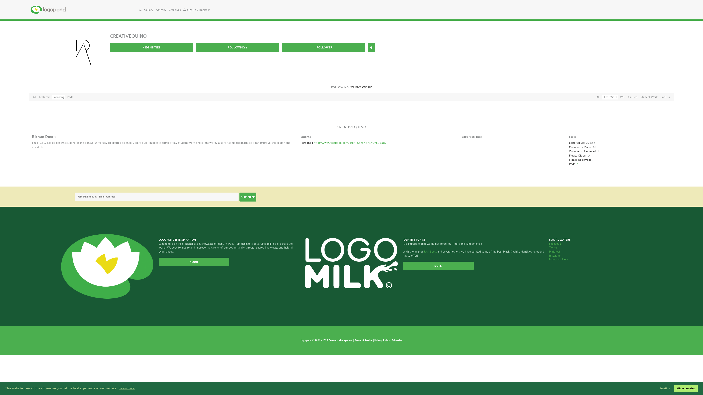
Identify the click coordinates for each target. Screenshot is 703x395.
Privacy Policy (382, 340)
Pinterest (554, 251)
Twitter (553, 247)
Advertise (397, 340)
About (194, 262)
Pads (70, 97)
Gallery (148, 10)
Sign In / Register (198, 10)
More (438, 266)
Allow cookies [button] (685, 388)
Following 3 (237, 47)
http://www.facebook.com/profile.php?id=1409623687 (350, 143)
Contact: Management (341, 340)
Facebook (555, 243)
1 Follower (323, 47)
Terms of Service (364, 340)
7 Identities (152, 47)
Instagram (555, 255)
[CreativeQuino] (83, 52)
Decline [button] (665, 388)
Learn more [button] (127, 388)
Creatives (175, 10)
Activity (161, 10)
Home (84, 9)
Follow (371, 47)
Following (58, 97)
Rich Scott (431, 251)
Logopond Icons (559, 259)
